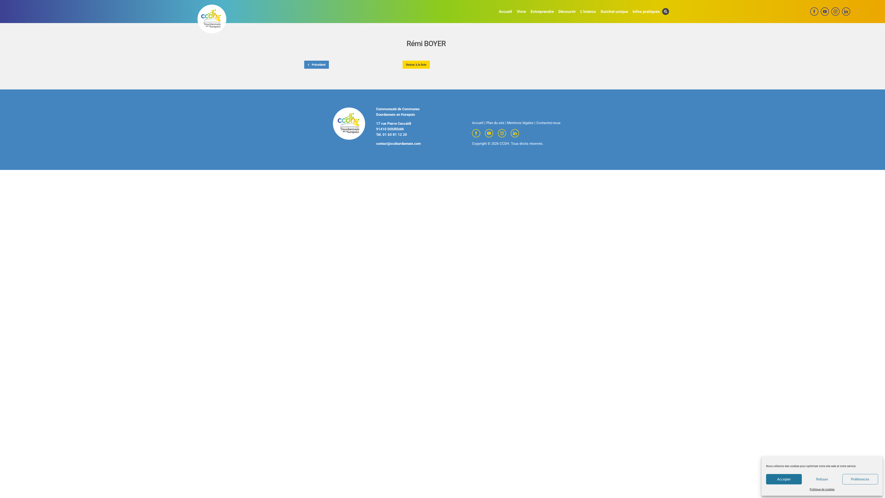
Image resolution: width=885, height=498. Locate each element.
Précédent (318, 64)
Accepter (784, 479)
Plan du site (495, 123)
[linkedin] (846, 11)
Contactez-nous (548, 123)
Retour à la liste (416, 64)
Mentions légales (520, 123)
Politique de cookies (822, 489)
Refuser (822, 479)
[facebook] (814, 11)
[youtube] (825, 11)
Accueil (478, 123)
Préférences (860, 479)
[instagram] (835, 11)
